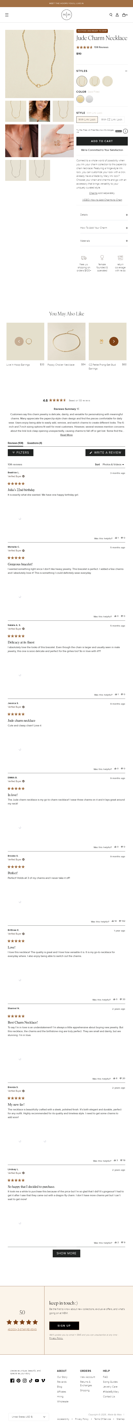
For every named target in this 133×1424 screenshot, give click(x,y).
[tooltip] (78, 409)
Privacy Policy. (56, 1338)
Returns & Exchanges (86, 1383)
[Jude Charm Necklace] (81, 81)
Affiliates (61, 1391)
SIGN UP (64, 1325)
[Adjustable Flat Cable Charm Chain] (107, 81)
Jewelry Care (110, 1386)
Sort (98, 464)
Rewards (61, 1381)
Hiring (60, 1396)
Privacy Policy (82, 1419)
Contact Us (109, 1396)
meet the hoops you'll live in (66, 3)
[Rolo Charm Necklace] (94, 81)
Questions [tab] (34, 443)
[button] (66, 435)
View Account (87, 1377)
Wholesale (62, 1401)
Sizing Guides (110, 1381)
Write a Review (109, 453)
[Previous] (19, 341)
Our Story (62, 1377)
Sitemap (121, 1419)
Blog (59, 1386)
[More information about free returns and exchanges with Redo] (125, 131)
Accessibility (63, 1419)
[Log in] (117, 14)
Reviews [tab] (15, 443)
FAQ (105, 1377)
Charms (93, 193)
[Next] (113, 341)
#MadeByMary (111, 1391)
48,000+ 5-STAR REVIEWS (22, 1329)
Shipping (85, 1390)
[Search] (111, 14)
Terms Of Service (102, 1419)
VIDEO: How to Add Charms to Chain (102, 199)
